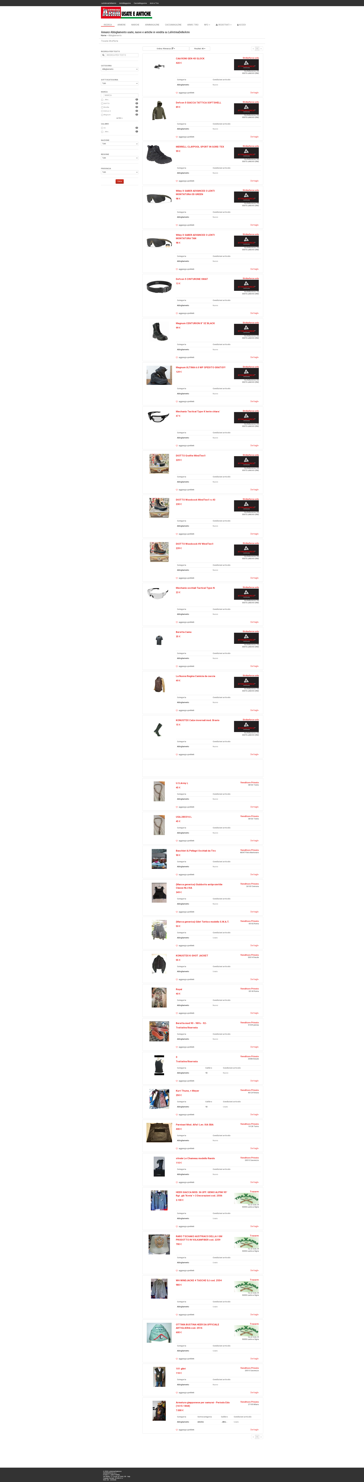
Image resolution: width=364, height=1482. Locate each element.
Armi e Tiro (154, 3)
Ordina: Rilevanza (164, 49)
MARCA (104, 92)
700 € (179, 1244)
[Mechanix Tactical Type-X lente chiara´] (159, 417)
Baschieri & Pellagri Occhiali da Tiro (196, 850)
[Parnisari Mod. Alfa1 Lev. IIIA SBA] (159, 1132)
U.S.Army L (182, 783)
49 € (178, 680)
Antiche (200, 1422)
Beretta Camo (184, 632)
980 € (179, 1285)
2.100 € (179, 1200)
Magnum (107, 115)
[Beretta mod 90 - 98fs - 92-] (159, 1031)
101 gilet (181, 1368)
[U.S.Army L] (159, 791)
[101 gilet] (159, 1377)
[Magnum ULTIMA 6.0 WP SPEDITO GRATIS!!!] (159, 375)
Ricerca (108, 25)
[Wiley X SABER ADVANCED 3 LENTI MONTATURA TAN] (159, 243)
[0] (159, 1065)
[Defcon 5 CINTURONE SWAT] (159, 287)
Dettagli (255, 92)
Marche (135, 25)
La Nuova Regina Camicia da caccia (195, 676)
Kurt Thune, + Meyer (187, 1090)
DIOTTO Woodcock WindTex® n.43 (195, 499)
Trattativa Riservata (187, 1027)
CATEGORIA (106, 66)
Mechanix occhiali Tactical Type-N (195, 587)
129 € (179, 371)
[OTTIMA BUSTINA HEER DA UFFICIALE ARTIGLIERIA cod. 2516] (159, 1333)
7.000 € (179, 1410)
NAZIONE (105, 140)
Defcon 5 (107, 111)
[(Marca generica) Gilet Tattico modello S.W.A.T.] (159, 930)
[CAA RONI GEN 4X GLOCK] (159, 66)
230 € (179, 504)
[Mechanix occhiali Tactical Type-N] (159, 593)
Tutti (104, 83)
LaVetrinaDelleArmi (108, 3)
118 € (179, 1373)
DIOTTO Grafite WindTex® (191, 455)
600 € (179, 1332)
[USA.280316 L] (159, 825)
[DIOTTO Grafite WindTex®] (159, 464)
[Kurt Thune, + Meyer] (159, 1099)
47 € (178, 416)
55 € (178, 960)
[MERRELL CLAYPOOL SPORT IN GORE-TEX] (159, 154)
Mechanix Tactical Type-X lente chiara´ (198, 411)
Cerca (119, 181)
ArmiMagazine (125, 3)
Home (103, 35)
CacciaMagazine (140, 3)
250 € (179, 1095)
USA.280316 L (184, 816)
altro (118, 118)
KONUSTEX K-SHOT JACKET (192, 955)
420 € (179, 63)
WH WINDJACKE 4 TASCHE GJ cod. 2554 (199, 1280)
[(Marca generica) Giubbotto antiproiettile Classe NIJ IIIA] (159, 893)
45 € (178, 787)
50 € (178, 926)
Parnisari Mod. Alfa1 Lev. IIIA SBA (194, 1124)
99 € (178, 151)
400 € (179, 1129)
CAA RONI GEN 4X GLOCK (190, 58)
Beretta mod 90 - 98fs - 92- (191, 1023)
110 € (179, 1162)
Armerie (121, 25)
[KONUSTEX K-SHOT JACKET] (159, 964)
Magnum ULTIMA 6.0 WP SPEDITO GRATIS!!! (201, 367)
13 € (178, 283)
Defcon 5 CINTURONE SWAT (192, 279)
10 (104, 128)
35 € (178, 636)
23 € (178, 592)
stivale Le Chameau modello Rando (195, 1158)
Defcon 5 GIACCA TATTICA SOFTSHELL (198, 102)
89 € (178, 107)
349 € (179, 892)
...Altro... (107, 100)
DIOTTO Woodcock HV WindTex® (195, 543)
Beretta (106, 107)
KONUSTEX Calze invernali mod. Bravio (197, 720)
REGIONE (105, 154)
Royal (179, 989)
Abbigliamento (107, 69)
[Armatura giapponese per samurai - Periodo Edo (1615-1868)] (159, 1410)
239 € (179, 548)
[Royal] (159, 997)
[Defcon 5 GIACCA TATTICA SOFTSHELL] (159, 110)
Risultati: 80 (199, 49)
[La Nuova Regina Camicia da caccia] (159, 684)
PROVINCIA (106, 168)
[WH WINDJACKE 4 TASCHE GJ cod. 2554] (159, 1289)
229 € (179, 460)
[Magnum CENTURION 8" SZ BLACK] (159, 331)
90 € (178, 855)
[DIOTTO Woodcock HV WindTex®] (159, 552)
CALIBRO (105, 124)
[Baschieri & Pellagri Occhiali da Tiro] (159, 859)
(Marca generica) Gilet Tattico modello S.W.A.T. (202, 921)
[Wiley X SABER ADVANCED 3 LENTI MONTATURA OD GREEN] (159, 198)
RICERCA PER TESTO (110, 51)
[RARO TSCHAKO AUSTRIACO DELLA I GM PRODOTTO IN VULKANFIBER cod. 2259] (159, 1244)
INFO (206, 25)
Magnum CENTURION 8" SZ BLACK (195, 323)
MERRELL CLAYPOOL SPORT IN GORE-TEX (200, 146)
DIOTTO (106, 103)
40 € (178, 993)
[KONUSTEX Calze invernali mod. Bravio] (159, 728)
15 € (178, 724)
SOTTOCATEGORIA (109, 80)
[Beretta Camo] (159, 640)
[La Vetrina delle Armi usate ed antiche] (126, 12)
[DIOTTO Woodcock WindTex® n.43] (159, 508)
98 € (178, 198)
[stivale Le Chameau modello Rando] (159, 1166)
